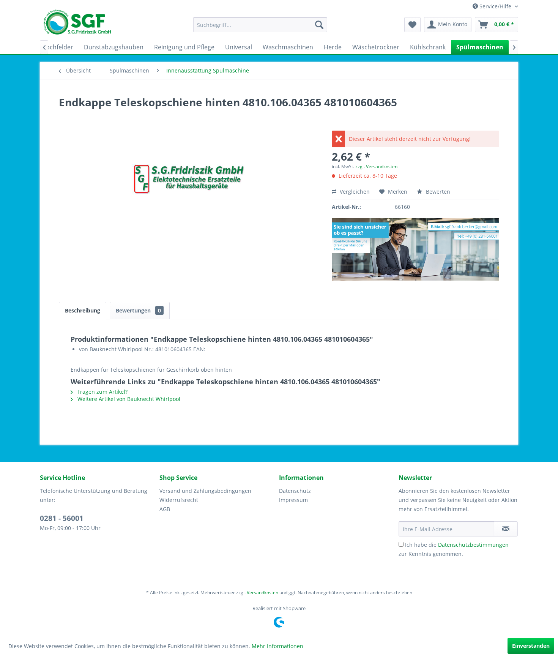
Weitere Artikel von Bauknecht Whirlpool (128, 398)
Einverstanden (531, 645)
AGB (164, 509)
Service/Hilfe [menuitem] (495, 6)
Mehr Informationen (277, 646)
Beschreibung (82, 310)
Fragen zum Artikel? (102, 391)
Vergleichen (354, 191)
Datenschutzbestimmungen (473, 544)
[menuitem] (260, 24)
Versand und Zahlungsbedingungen (205, 490)
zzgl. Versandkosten (376, 166)
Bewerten (437, 191)
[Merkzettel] (412, 24)
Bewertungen (138, 310)
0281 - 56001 (62, 518)
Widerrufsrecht (178, 499)
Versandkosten (262, 592)
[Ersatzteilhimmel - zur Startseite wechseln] (77, 24)
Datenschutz (295, 490)
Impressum (293, 499)
